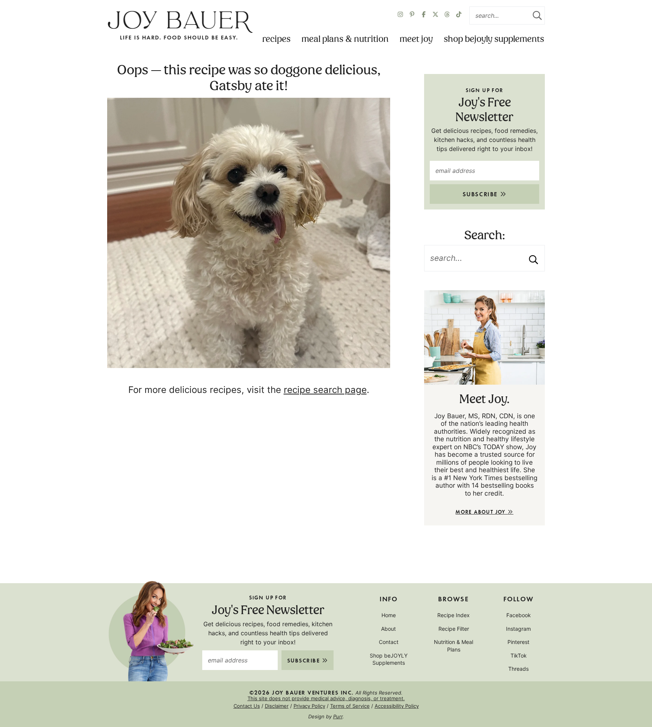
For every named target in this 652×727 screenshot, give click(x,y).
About (388, 628)
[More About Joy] (484, 337)
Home (388, 615)
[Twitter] (447, 15)
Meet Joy (416, 39)
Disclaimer (277, 706)
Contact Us (247, 706)
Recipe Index (453, 615)
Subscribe (481, 194)
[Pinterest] (412, 15)
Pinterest (518, 642)
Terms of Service (350, 706)
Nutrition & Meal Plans (453, 646)
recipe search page (325, 389)
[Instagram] (400, 15)
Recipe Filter (453, 628)
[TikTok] (459, 15)
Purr (338, 716)
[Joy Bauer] (180, 25)
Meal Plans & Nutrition (345, 39)
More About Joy (481, 511)
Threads (518, 668)
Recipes (276, 39)
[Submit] (537, 15)
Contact (388, 642)
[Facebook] (424, 15)
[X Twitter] (435, 15)
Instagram (518, 628)
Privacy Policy (309, 706)
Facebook (518, 615)
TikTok (519, 655)
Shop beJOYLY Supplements (494, 39)
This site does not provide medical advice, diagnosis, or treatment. (326, 698)
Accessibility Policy (397, 706)
